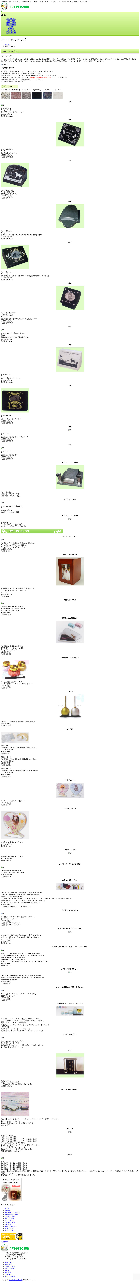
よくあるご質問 (10, 1222)
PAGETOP (4, 1242)
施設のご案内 (9, 1218)
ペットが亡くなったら (12, 1212)
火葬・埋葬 (8, 1264)
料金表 (7, 1270)
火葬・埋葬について (11, 1214)
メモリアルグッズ (11, 1226)
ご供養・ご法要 (10, 1216)
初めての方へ (9, 1262)
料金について (9, 1220)
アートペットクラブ (15, 1280)
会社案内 (8, 1224)
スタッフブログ (10, 1230)
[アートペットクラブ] (15, 9)
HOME (7, 1208)
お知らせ (8, 1210)
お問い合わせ (9, 1228)
